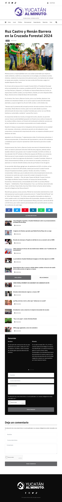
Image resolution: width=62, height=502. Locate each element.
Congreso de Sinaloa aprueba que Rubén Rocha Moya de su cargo (32, 231)
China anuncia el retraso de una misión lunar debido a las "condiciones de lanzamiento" (34, 249)
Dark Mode (52, 3)
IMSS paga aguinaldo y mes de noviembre (25, 328)
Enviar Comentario (31, 464)
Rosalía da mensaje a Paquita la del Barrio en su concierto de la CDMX (33, 240)
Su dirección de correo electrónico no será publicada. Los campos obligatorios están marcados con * (30, 397)
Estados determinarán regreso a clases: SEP (26, 292)
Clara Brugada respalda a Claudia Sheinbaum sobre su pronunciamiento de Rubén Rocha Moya (34, 221)
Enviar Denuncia (31, 409)
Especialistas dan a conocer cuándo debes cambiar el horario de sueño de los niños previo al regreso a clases (34, 268)
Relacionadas (44, 277)
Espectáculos (37, 22)
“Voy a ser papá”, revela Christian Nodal (25, 319)
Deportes (45, 22)
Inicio (9, 22)
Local (14, 22)
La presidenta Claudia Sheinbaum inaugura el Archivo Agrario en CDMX (33, 259)
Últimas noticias (31, 215)
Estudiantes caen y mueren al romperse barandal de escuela (31, 310)
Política (20, 22)
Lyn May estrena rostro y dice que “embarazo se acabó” (29, 301)
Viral (51, 22)
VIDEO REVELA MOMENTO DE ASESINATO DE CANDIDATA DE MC (31, 283)
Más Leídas (18, 277)
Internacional (27, 22)
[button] (28, 369)
